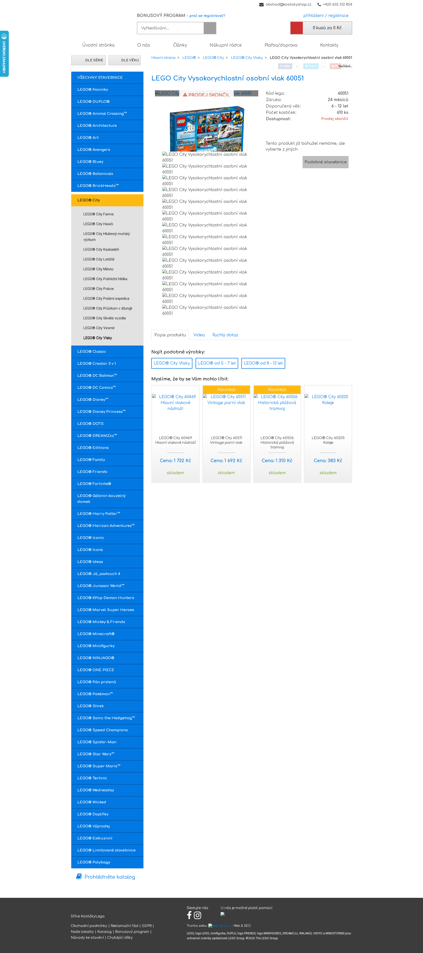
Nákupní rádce (226, 45)
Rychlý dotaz (225, 335)
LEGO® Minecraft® (96, 634)
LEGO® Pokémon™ (95, 694)
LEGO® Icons (90, 550)
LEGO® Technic (92, 778)
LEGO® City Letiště (98, 259)
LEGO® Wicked (91, 802)
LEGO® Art (88, 138)
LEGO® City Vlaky (97, 338)
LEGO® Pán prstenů (96, 682)
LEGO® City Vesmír (99, 328)
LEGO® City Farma (98, 214)
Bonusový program (132, 932)
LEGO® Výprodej (93, 826)
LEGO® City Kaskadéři (101, 249)
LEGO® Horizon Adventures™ (106, 526)
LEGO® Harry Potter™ (98, 514)
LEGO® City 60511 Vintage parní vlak (226, 440)
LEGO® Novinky (92, 90)
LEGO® (189, 58)
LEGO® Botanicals (95, 174)
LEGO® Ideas (90, 562)
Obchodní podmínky (89, 926)
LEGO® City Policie (98, 289)
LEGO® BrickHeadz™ (98, 186)
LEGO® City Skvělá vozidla (104, 318)
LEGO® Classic (91, 352)
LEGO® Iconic (90, 538)
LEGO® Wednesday (95, 790)
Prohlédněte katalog (109, 877)
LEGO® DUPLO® (93, 102)
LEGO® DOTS (90, 424)
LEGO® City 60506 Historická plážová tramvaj (277, 442)
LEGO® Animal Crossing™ (102, 114)
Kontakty (329, 45)
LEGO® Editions (93, 448)
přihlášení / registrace (325, 15)
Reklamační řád (124, 926)
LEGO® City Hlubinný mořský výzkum (106, 237)
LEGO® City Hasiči (98, 224)
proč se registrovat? (207, 16)
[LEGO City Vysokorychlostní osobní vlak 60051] (206, 135)
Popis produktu (170, 335)
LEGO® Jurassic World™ (100, 586)
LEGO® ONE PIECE (95, 670)
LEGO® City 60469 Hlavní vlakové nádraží (175, 440)
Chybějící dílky (120, 938)
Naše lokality (82, 932)
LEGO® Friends (92, 472)
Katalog (104, 932)
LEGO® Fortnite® (94, 484)
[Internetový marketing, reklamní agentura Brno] (219, 925)
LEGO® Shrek (90, 706)
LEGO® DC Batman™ (97, 376)
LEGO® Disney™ (92, 400)
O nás (143, 45)
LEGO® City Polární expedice (106, 298)
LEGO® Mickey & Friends (101, 622)
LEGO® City (88, 200)
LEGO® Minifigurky (96, 646)
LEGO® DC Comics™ (96, 388)
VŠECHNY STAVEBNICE (100, 78)
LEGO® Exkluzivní (94, 838)
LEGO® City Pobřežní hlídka (105, 279)
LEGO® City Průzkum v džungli (107, 308)
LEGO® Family (91, 460)
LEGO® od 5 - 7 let (217, 363)
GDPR (147, 926)
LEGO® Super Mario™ (98, 766)
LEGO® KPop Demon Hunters (105, 598)
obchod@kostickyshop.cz (288, 4)
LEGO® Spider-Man (96, 742)
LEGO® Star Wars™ (95, 754)
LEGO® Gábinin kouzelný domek (101, 499)
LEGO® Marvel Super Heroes (105, 610)
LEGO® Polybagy (93, 862)
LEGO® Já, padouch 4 (98, 574)
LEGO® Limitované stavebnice (106, 850)
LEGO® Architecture (97, 126)
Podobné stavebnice (326, 162)
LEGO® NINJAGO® (95, 658)
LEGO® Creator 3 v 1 (96, 364)
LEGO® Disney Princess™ (101, 412)
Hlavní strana (163, 58)
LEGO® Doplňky (92, 814)
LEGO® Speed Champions (102, 730)
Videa (199, 335)
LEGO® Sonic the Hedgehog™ (106, 718)
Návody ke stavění (87, 938)
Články (180, 45)
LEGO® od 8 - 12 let (263, 363)
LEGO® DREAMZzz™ (97, 436)
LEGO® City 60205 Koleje (328, 440)
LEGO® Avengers (93, 150)
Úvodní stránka (98, 45)
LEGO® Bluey (90, 162)
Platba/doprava (281, 45)
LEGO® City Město (98, 269)
